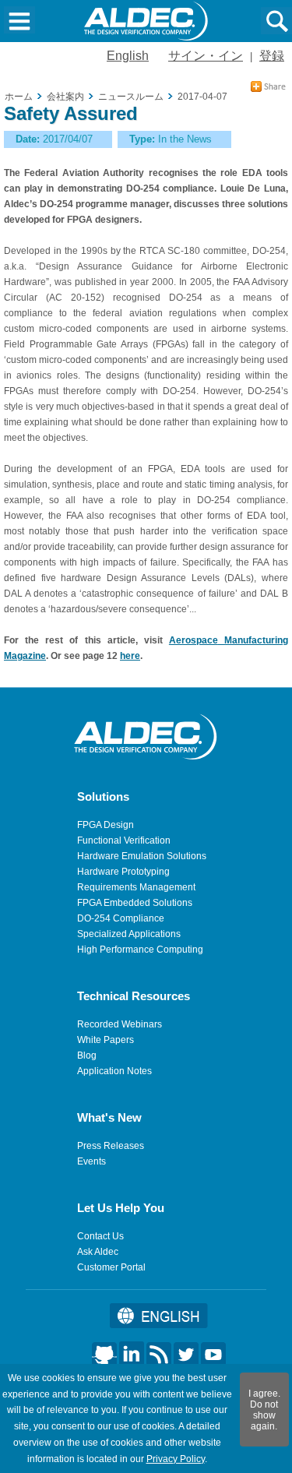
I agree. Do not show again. (264, 1410)
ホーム (19, 96)
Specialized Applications (129, 934)
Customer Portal (111, 1267)
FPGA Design (105, 824)
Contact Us (100, 1236)
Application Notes (114, 1071)
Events (91, 1161)
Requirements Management (136, 887)
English (128, 55)
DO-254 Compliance (120, 918)
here (130, 655)
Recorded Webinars (119, 1024)
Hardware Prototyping (123, 871)
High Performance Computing (140, 949)
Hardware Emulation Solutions (141, 856)
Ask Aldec (97, 1251)
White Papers (105, 1039)
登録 (271, 55)
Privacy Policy (175, 1459)
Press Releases (110, 1145)
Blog (87, 1055)
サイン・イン (205, 55)
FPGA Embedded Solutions (134, 902)
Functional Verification (124, 840)
